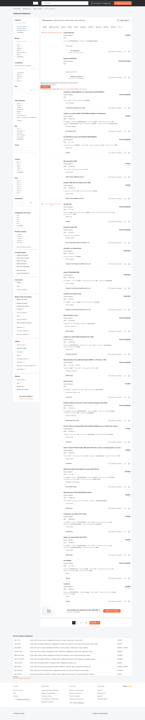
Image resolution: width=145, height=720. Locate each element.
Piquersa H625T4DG (70, 58)
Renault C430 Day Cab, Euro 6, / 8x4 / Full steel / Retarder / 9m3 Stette (85, 403)
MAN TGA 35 (17, 666)
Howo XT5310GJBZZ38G (71, 272)
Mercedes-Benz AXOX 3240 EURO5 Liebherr (78, 492)
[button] (125, 51)
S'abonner (45, 87)
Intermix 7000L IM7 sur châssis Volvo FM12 (77, 182)
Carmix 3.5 (67, 584)
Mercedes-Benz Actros (71, 315)
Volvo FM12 (17, 644)
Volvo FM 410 (18, 674)
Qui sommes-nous (18, 690)
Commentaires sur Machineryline (50, 699)
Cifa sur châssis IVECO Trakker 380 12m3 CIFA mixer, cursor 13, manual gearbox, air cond (92, 447)
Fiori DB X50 (67, 204)
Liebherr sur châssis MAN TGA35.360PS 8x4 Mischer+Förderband (84, 113)
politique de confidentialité (66, 89)
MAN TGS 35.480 (19, 655)
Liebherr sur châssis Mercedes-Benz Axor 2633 (79, 337)
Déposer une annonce (112, 611)
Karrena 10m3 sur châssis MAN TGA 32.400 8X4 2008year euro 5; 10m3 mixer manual (90, 426)
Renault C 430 (18, 651)
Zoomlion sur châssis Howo (72, 248)
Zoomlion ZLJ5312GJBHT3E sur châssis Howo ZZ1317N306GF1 (84, 92)
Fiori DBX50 (67, 560)
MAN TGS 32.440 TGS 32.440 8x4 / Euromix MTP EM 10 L (81, 469)
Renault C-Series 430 (70, 227)
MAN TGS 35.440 (19, 659)
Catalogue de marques (47, 701)
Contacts (15, 696)
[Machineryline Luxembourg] (22, 3)
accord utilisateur (82, 89)
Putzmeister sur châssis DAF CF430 (75, 514)
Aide (14, 693)
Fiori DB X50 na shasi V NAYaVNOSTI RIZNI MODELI (80, 137)
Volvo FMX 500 (18, 670)
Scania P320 (17, 647)
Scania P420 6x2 (69, 32)
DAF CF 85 (17, 640)
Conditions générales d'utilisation (50, 690)
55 (86, 623)
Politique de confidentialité (48, 693)
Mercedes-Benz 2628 (70, 161)
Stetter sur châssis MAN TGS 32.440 (75, 537)
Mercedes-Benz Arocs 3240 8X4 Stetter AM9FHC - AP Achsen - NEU (85, 360)
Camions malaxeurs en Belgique (21, 678)
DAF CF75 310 (68, 381)
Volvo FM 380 (18, 663)
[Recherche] (43, 3)
